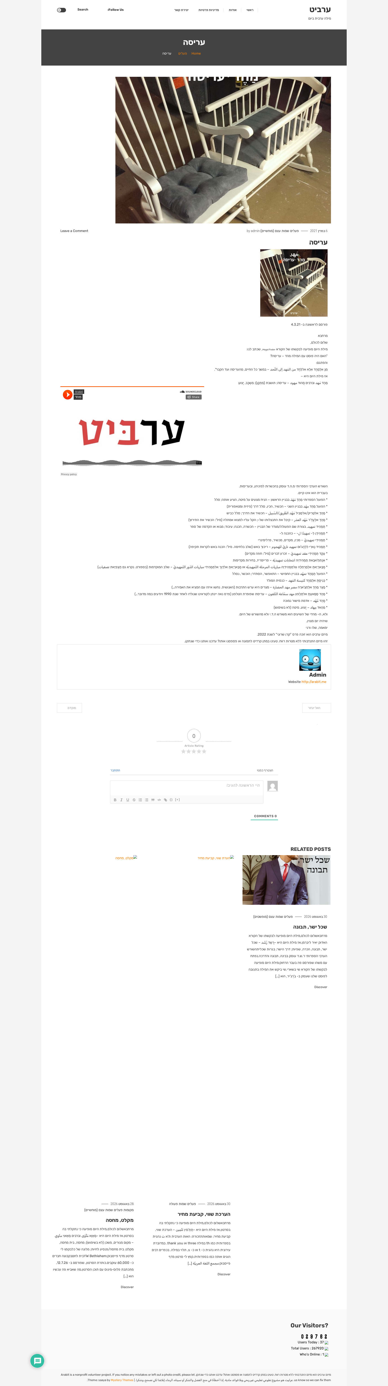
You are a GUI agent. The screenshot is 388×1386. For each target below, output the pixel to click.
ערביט (320, 9)
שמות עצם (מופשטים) (268, 917)
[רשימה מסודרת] (140, 800)
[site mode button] (61, 10)
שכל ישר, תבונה (310, 927)
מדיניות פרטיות (208, 10)
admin (255, 231)
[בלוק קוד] (159, 800)
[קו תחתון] (128, 800)
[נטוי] (121, 800)
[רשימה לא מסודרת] (146, 800)
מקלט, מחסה (120, 1220)
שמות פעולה (177, 1204)
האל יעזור (314, 708)
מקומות (128, 1210)
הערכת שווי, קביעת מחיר (204, 1214)
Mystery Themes (122, 1380)
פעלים (294, 231)
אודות (233, 10)
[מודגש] (115, 800)
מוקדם (72, 708)
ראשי (250, 10)
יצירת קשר (181, 10)
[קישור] (165, 800)
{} (171, 799)
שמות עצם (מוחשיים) (274, 231)
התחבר (115, 770)
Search (82, 9)
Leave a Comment (74, 231)
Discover (320, 987)
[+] (177, 799)
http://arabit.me (314, 682)
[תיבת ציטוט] (153, 800)
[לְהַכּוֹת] (134, 800)
